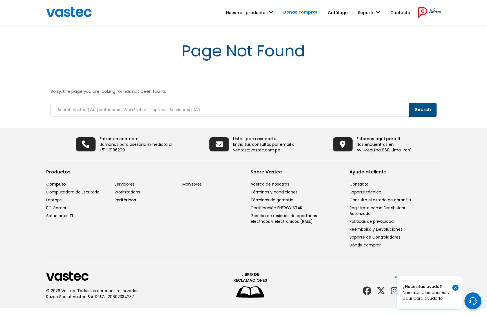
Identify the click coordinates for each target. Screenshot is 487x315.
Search (423, 110)
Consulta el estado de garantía (380, 200)
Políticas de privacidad (371, 221)
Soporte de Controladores (374, 237)
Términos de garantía (272, 200)
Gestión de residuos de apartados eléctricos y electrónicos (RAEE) (284, 218)
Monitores (192, 184)
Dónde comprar (300, 12)
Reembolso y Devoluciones (375, 229)
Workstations (127, 192)
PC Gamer (56, 208)
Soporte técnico (365, 192)
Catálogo (338, 13)
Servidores (124, 184)
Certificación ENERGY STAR (276, 208)
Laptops (54, 200)
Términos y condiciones (274, 192)
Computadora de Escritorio (72, 192)
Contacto (400, 13)
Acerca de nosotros (270, 184)
